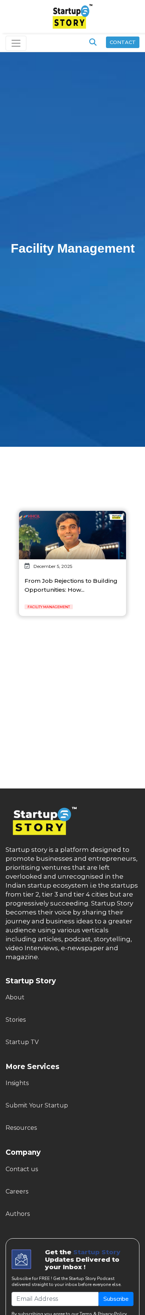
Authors (18, 1213)
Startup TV (22, 1042)
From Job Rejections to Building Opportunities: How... (71, 585)
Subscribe (116, 1299)
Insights (17, 1083)
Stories (16, 1019)
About (15, 997)
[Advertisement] (72, 469)
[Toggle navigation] (16, 43)
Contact (123, 42)
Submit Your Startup (37, 1105)
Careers (17, 1191)
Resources (21, 1127)
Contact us (22, 1169)
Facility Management (49, 607)
